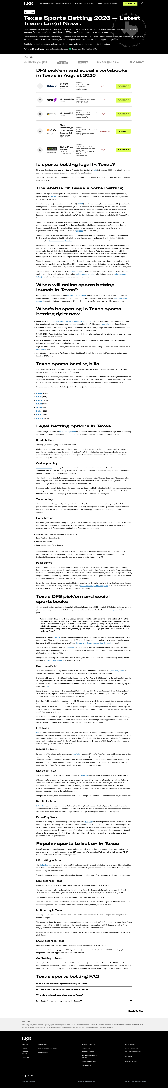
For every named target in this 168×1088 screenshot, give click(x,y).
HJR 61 (38, 414)
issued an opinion (111, 610)
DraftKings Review (103, 150)
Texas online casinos (44, 468)
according (105, 324)
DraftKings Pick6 (117, 671)
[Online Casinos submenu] (89, 3)
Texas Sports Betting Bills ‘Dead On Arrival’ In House (71, 321)
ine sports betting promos (77, 295)
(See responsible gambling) (106, 1027)
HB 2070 (39, 400)
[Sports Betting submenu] (53, 3)
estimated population (67, 432)
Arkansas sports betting (85, 274)
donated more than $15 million (60, 241)
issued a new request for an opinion (94, 586)
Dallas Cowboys (46, 865)
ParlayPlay (89, 822)
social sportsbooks (54, 660)
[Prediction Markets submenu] (73, 3)
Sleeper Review (103, 86)
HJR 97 (39, 397)
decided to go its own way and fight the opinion (94, 643)
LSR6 (48, 686)
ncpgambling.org (41, 1027)
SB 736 (39, 407)
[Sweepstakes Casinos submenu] (110, 3)
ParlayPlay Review (103, 114)
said (95, 170)
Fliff (37, 733)
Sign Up (131, 3)
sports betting (76, 271)
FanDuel (57, 637)
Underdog (84, 775)
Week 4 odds (41, 349)
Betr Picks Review (103, 100)
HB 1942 (54, 196)
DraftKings (70, 647)
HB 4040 (39, 418)
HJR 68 (39, 404)
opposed (79, 231)
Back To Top (135, 1011)
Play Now (122, 86)
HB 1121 (39, 411)
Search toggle (142, 3)
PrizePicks (76, 754)
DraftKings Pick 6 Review (105, 131)
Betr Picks (40, 806)
